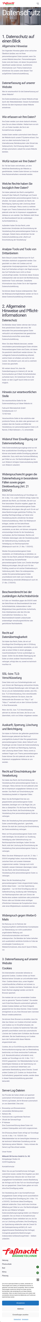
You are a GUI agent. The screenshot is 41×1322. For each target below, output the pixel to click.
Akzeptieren (20, 1303)
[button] (38, 1279)
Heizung (5, 1260)
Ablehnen (20, 1309)
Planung (5, 1276)
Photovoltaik (6, 1264)
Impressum (25, 1319)
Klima (4, 1272)
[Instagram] (37, 1272)
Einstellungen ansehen (20, 1315)
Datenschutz (17, 1319)
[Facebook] (37, 1267)
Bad (3, 1268)
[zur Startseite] (8, 4)
